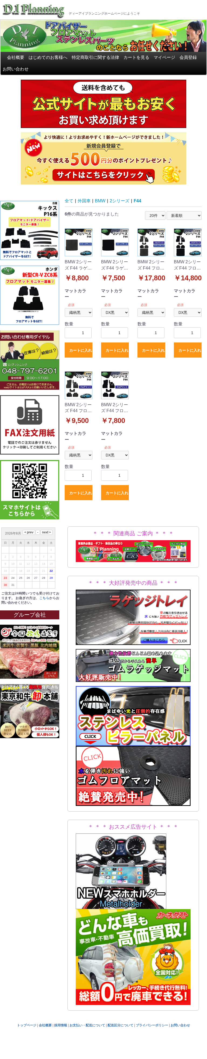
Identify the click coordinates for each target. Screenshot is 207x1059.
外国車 (84, 201)
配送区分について (120, 1025)
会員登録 (188, 57)
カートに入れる (80, 350)
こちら (44, 598)
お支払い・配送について (87, 1025)
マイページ (164, 57)
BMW (100, 201)
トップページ (26, 1025)
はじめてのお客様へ (48, 57)
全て (69, 201)
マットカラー (75, 293)
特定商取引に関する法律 (95, 57)
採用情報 (60, 1025)
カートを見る (136, 57)
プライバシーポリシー (152, 1025)
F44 (137, 201)
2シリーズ (119, 201)
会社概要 (15, 57)
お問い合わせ (16, 69)
